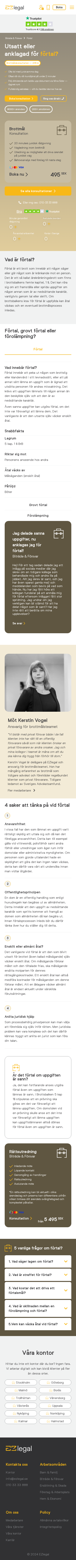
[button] (7, 816)
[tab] (38, 349)
